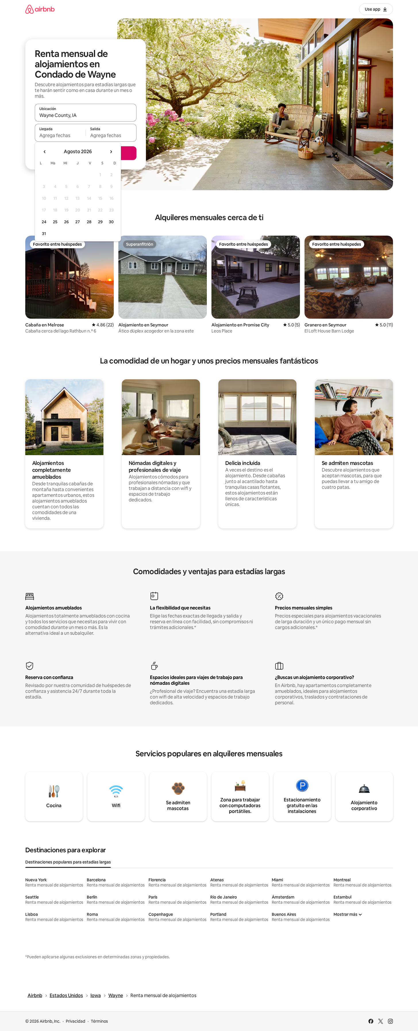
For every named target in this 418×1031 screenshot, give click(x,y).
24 (44, 221)
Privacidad (75, 1021)
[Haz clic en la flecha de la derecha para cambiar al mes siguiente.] (111, 151)
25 (55, 221)
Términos (99, 1021)
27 (77, 221)
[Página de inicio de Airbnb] (40, 9)
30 (111, 221)
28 (89, 221)
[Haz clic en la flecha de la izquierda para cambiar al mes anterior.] (45, 151)
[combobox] (85, 115)
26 (66, 221)
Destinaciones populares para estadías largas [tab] (68, 862)
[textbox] (60, 135)
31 (44, 233)
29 (100, 221)
